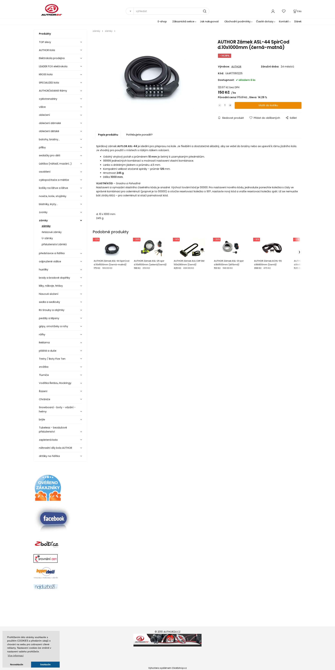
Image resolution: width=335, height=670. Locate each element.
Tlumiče (44, 375)
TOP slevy (45, 42)
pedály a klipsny (49, 318)
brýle (42, 419)
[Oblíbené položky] (284, 11)
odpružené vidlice (50, 261)
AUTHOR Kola (47, 50)
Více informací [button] (16, 655)
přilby (42, 147)
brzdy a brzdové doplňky (54, 277)
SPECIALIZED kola (49, 82)
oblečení (44, 115)
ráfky (42, 334)
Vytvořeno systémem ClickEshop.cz (167, 668)
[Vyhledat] (130, 11)
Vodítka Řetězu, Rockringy (55, 383)
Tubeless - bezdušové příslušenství (53, 429)
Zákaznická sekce (183, 21)
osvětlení (44, 171)
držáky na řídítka (49, 456)
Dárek (298, 21)
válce (42, 107)
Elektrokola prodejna (52, 58)
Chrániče (44, 399)
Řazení (43, 391)
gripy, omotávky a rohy (53, 326)
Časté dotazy (264, 21)
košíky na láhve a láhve (53, 188)
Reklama (44, 342)
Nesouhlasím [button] (16, 664)
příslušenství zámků (54, 244)
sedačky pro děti (49, 155)
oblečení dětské (49, 131)
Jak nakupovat (209, 21)
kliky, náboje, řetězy (51, 285)
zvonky (43, 212)
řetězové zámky (52, 232)
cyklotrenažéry (48, 99)
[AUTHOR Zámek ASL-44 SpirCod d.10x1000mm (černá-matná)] (150, 77)
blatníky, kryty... (48, 204)
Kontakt (284, 21)
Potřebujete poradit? (139, 134)
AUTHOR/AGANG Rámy (53, 90)
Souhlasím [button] (45, 664)
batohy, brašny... (49, 139)
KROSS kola (46, 74)
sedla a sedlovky (49, 302)
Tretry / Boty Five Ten (52, 359)
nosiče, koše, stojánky (52, 196)
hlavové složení (48, 294)
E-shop (162, 21)
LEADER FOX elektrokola (53, 66)
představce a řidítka (52, 253)
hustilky (43, 269)
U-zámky (47, 238)
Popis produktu (108, 134)
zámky (43, 220)
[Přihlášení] (273, 11)
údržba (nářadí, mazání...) (55, 163)
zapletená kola (48, 440)
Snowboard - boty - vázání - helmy (57, 409)
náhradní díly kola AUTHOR (55, 448)
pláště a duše (47, 350)
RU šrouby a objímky (51, 310)
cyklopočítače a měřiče (54, 180)
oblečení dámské (50, 123)
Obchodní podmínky (237, 21)
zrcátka (43, 367)
